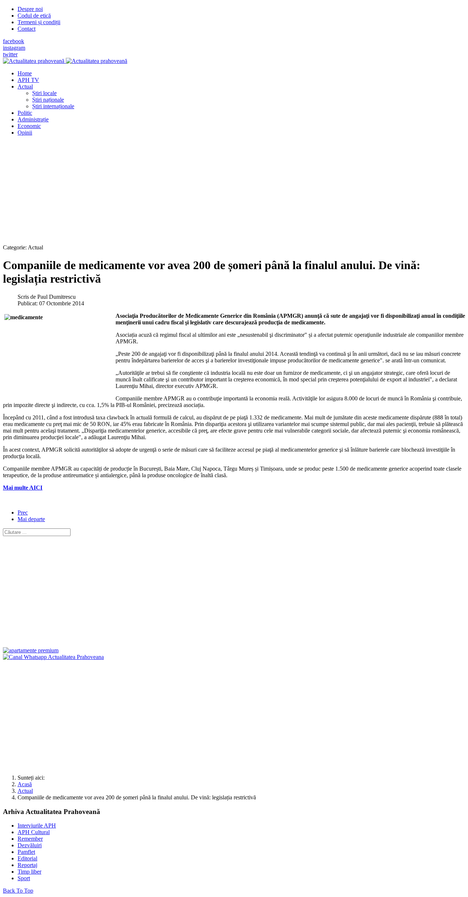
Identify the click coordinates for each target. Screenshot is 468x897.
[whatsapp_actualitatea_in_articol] (53, 657)
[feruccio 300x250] (30, 650)
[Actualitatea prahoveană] (65, 61)
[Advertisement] (222, 193)
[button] (25, 86)
